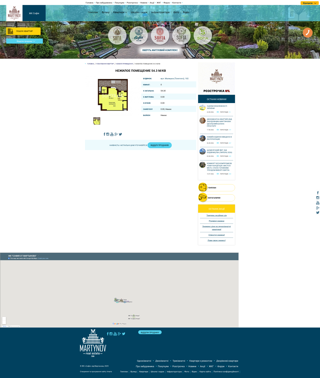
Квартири (118, 12)
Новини (143, 2)
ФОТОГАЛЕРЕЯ (214, 198)
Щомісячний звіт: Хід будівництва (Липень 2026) (219, 151)
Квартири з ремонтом (200, 361)
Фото (176, 12)
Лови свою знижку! (217, 240)
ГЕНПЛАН (212, 188)
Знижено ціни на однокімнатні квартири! (216, 228)
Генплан (93, 12)
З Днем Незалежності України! (217, 107)
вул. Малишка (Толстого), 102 (174, 78)
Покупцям (119, 2)
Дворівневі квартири (227, 361)
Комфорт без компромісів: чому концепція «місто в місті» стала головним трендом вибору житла (219, 166)
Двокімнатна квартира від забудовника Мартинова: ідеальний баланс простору (219, 122)
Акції (152, 2)
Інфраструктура (160, 12)
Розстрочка (132, 2)
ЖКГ (159, 2)
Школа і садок (139, 12)
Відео (186, 12)
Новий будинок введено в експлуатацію (219, 138)
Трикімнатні (179, 361)
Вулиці (106, 12)
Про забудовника (104, 2)
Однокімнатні (144, 361)
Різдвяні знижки (216, 221)
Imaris (109, 372)
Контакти (176, 2)
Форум (167, 2)
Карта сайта (205, 371)
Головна (89, 2)
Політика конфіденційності (226, 371)
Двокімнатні (161, 361)
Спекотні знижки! (216, 235)
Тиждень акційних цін (216, 215)
